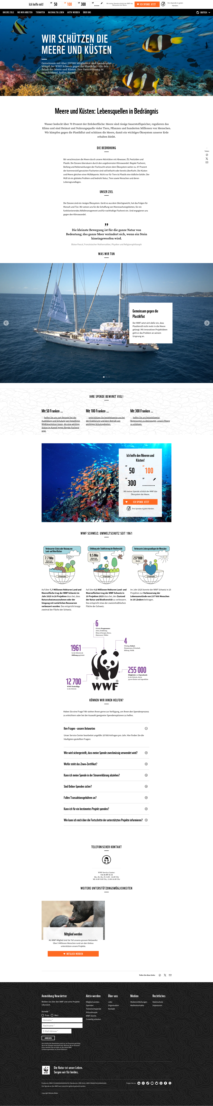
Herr (56, 1015)
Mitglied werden (75, 953)
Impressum (157, 1005)
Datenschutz (158, 1002)
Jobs (110, 1002)
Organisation (113, 1005)
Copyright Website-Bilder (50, 1093)
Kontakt (111, 1009)
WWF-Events (91, 1015)
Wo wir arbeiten (25, 12)
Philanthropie (91, 1012)
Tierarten (40, 12)
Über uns (87, 12)
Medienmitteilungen (138, 1002)
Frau (47, 1015)
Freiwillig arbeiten (93, 1019)
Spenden (90, 1005)
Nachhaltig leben (56, 12)
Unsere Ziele (8, 12)
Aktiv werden (73, 12)
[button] (6, 323)
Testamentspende (93, 1009)
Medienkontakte (137, 1005)
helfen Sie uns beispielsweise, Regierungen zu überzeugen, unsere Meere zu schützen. (150, 421)
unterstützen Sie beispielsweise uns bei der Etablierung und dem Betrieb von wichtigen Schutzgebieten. (105, 421)
